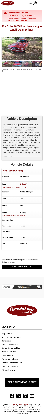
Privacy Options (8, 370)
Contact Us (6, 341)
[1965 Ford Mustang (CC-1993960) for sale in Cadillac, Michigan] (22, 48)
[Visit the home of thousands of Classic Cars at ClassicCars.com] (9, 3)
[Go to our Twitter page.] (18, 396)
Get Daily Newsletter (22, 382)
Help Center (7, 333)
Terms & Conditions (10, 359)
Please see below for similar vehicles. (22, 19)
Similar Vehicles (22, 267)
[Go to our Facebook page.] (12, 396)
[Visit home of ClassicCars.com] (22, 313)
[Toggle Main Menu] (40, 3)
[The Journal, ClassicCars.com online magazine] (22, 287)
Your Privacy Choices (10, 366)
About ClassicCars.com (11, 337)
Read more (7, 156)
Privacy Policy (7, 355)
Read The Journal (9, 352)
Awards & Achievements (12, 362)
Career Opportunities (11, 348)
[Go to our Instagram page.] (25, 396)
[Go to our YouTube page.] (32, 396)
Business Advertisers (10, 344)
